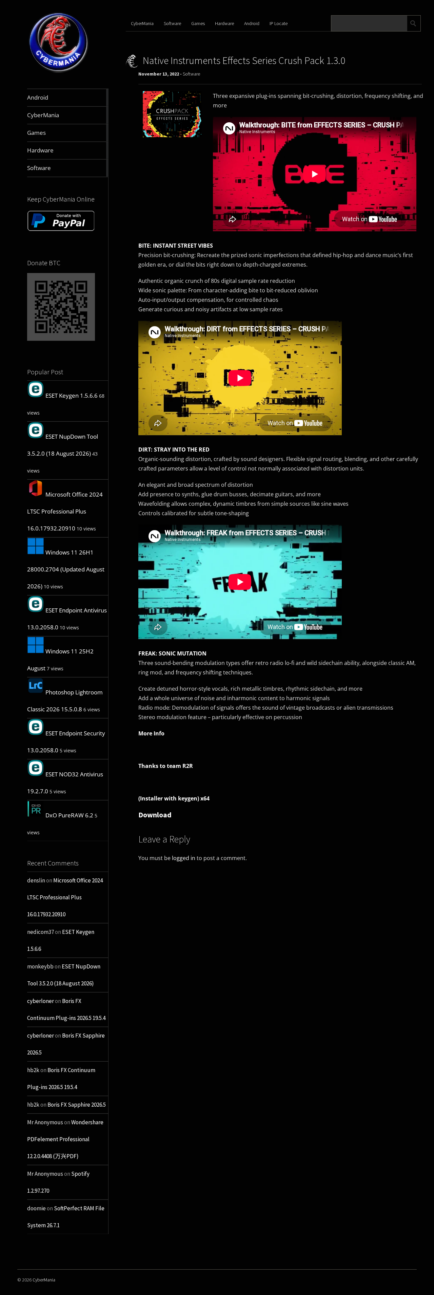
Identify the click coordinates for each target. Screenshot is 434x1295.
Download (155, 814)
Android (251, 23)
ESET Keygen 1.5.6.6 (71, 395)
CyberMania (142, 23)
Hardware (224, 23)
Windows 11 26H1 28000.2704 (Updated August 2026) (65, 569)
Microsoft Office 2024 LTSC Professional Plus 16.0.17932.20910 (65, 511)
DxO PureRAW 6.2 (69, 815)
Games (198, 23)
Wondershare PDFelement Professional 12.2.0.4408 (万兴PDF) (65, 1139)
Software (172, 23)
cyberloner (40, 1001)
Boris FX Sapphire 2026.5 (76, 1104)
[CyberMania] (58, 72)
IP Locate (279, 23)
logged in (183, 858)
